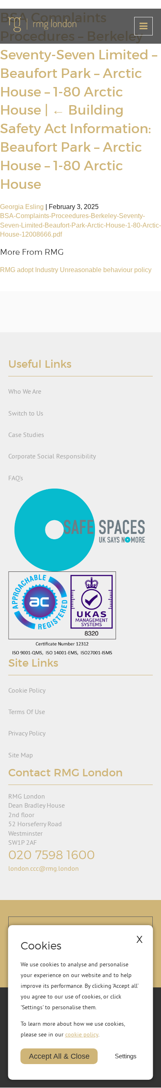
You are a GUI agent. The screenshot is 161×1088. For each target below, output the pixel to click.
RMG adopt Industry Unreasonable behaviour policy (76, 269)
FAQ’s (15, 478)
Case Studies (26, 434)
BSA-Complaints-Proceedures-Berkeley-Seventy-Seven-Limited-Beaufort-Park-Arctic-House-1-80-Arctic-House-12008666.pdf (80, 225)
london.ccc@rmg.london (43, 868)
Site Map (20, 755)
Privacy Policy (26, 733)
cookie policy (81, 1034)
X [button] (139, 939)
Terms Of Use (26, 711)
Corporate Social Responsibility (52, 456)
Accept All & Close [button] (59, 1056)
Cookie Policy (26, 690)
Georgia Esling (22, 206)
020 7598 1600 (51, 855)
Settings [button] (126, 1056)
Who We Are (24, 391)
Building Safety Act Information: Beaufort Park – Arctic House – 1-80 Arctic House (75, 147)
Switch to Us (25, 413)
